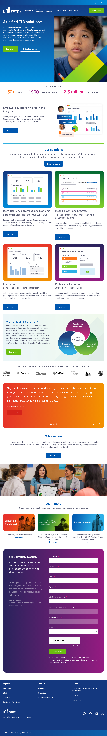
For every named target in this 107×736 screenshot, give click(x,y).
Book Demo (96, 10)
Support (41, 688)
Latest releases (39, 10)
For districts (49, 10)
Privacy (75, 695)
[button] (51, 424)
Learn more (10, 130)
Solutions (27, 10)
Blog (5, 693)
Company (73, 10)
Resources (61, 10)
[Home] (12, 10)
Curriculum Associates (11, 702)
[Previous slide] (94, 424)
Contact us (42, 693)
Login (102, 3)
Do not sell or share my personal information (84, 689)
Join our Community (45, 697)
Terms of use (77, 700)
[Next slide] (99, 424)
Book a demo (10, 49)
